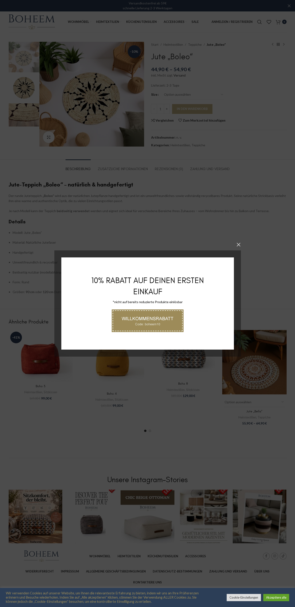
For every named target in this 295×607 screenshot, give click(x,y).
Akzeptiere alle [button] (276, 597)
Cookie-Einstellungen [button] (243, 597)
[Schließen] (238, 244)
